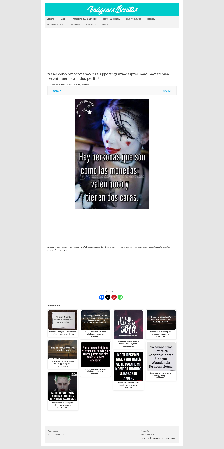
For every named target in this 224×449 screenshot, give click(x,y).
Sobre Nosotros (148, 434)
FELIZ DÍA (151, 19)
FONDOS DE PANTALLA (55, 25)
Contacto (145, 431)
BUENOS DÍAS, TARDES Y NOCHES (84, 19)
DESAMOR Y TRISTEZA (111, 19)
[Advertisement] (112, 46)
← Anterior (55, 90)
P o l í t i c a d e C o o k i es (56, 434)
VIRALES (105, 25)
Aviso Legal (53, 431)
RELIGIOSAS (75, 25)
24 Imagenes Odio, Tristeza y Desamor (73, 84)
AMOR (63, 19)
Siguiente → (168, 90)
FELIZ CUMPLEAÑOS (133, 19)
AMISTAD (50, 19)
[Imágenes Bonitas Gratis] (112, 15)
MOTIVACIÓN (91, 25)
